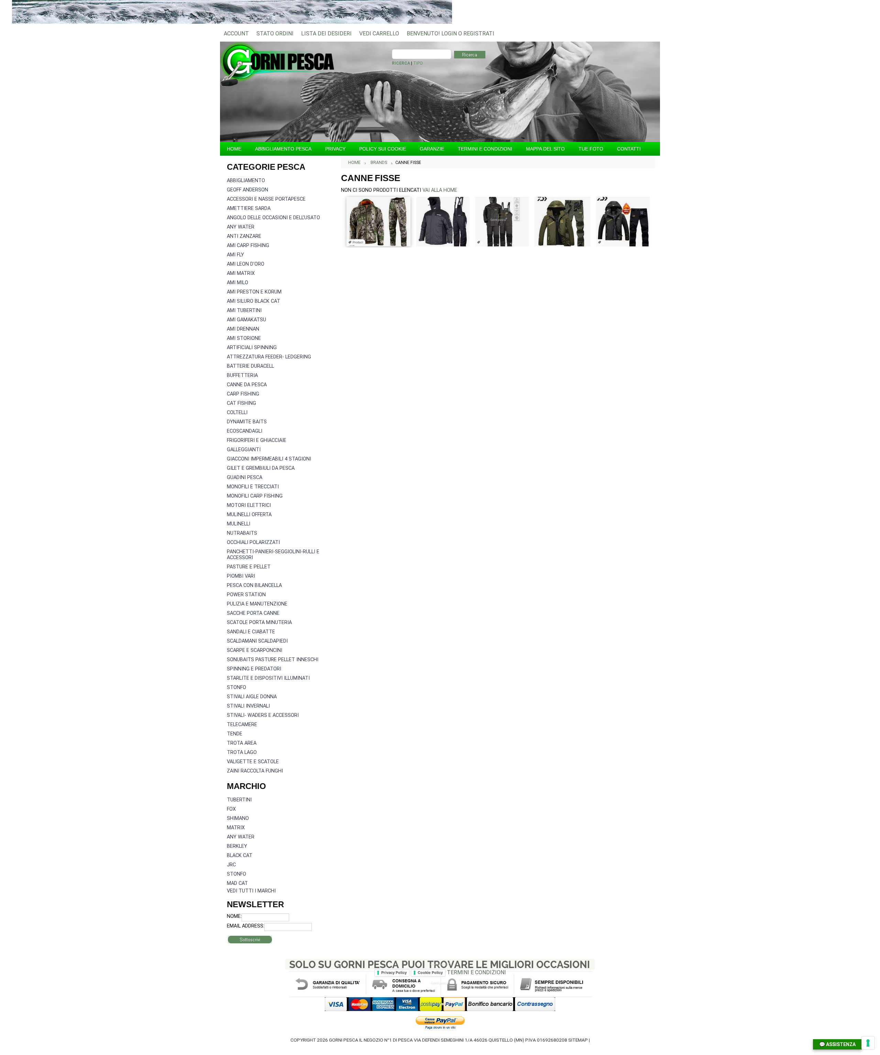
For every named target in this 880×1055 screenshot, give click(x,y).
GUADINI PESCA (244, 477)
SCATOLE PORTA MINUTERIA (259, 622)
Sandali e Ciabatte (251, 632)
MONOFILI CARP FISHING (255, 496)
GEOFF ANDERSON (247, 190)
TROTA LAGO (242, 752)
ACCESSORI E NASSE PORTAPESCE (266, 199)
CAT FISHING (241, 403)
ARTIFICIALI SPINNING (252, 348)
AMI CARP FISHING (248, 245)
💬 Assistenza (837, 1044)
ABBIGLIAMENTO (246, 181)
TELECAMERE (242, 725)
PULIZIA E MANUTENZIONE (257, 604)
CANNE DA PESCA (247, 385)
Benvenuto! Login (432, 33)
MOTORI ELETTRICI (249, 505)
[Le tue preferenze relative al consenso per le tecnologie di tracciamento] (867, 1043)
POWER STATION (246, 595)
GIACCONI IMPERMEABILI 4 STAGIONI (269, 459)
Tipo (418, 63)
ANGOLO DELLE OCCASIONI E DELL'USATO (273, 218)
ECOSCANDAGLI (244, 431)
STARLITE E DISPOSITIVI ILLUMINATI (268, 678)
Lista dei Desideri (326, 33)
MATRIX (236, 828)
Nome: (234, 916)
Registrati (478, 33)
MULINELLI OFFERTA (249, 515)
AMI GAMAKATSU (246, 320)
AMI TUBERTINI (244, 310)
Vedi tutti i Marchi (251, 891)
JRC (231, 865)
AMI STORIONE (244, 338)
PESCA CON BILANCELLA (254, 585)
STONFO (236, 687)
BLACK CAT (239, 855)
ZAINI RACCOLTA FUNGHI (255, 771)
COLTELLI (237, 412)
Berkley (237, 846)
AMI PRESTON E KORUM (254, 292)
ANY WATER (240, 227)
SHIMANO (238, 818)
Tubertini (239, 800)
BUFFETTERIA (242, 375)
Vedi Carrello (379, 33)
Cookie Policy (430, 972)
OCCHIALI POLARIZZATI (253, 542)
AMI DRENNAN (243, 329)
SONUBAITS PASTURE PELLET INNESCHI (272, 660)
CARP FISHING (243, 394)
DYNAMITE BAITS (247, 422)
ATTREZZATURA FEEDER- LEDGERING (269, 357)
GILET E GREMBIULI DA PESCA (261, 468)
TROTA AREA (241, 743)
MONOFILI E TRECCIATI (253, 487)
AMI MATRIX (241, 273)
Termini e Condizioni (476, 972)
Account (236, 33)
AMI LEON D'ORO (245, 264)
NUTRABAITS (242, 533)
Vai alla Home (439, 190)
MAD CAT (237, 883)
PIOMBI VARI (241, 576)
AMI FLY (235, 255)
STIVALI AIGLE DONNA (252, 697)
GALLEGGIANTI (244, 450)
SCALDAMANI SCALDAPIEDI (257, 641)
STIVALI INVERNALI (248, 706)
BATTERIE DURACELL (250, 366)
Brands (379, 162)
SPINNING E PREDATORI (254, 669)
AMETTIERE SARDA (249, 208)
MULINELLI (238, 524)
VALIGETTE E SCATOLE (253, 762)
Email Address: (245, 926)
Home (354, 162)
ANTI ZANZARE (244, 236)
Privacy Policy (394, 972)
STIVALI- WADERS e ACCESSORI (263, 715)
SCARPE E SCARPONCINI (254, 650)
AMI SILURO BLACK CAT (253, 301)
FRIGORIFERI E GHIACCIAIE (256, 440)
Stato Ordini (275, 33)
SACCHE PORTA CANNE (253, 613)
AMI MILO (237, 283)
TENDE (234, 734)
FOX (231, 809)
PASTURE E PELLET (249, 567)
